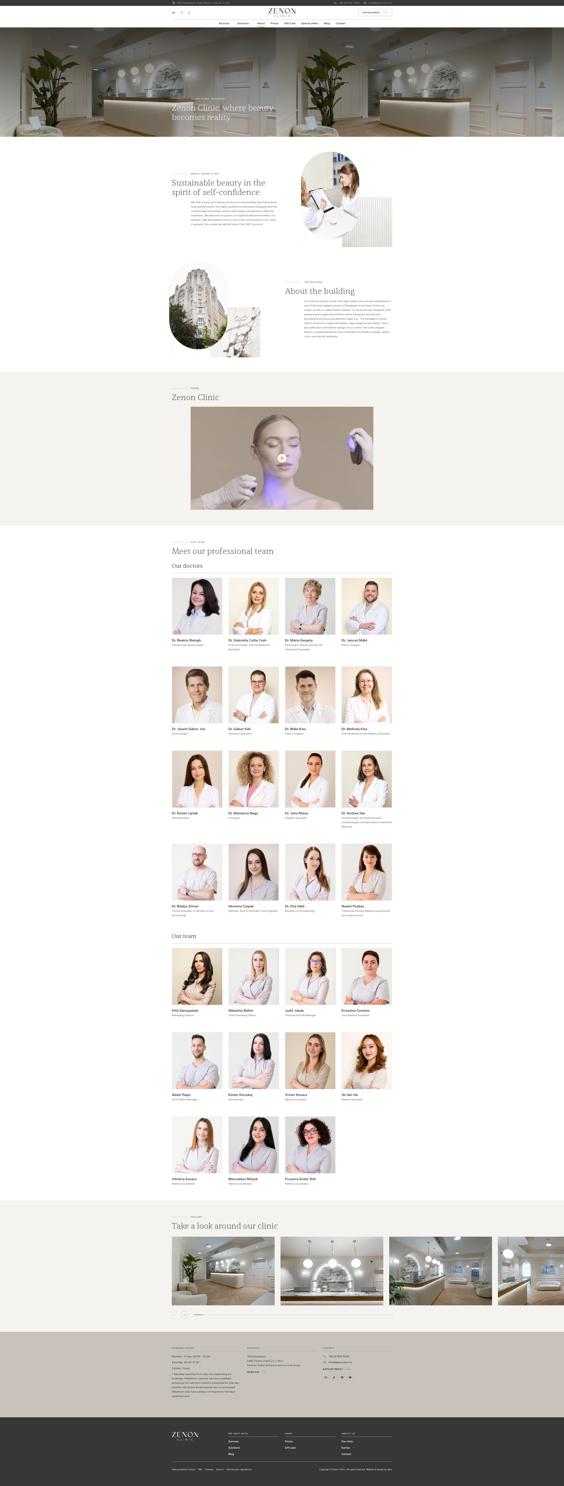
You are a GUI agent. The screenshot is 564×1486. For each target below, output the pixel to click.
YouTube (350, 1377)
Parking (253, 1372)
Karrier (345, 1447)
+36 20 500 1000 (349, 3)
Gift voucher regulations (239, 1469)
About (261, 23)
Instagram (326, 1377)
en (173, 12)
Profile (189, 13)
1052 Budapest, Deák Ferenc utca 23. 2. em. (204, 3)
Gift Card (289, 23)
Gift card (290, 1447)
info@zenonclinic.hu (380, 3)
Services (224, 23)
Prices (274, 23)
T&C (200, 1469)
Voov (389, 1469)
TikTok (334, 1377)
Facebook (342, 1377)
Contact (340, 23)
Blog (327, 23)
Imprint (220, 1469)
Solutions (243, 23)
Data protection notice (183, 1469)
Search (182, 13)
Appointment (333, 1369)
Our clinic (347, 1441)
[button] (184, 1315)
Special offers (309, 23)
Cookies (209, 1469)
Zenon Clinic (282, 12)
